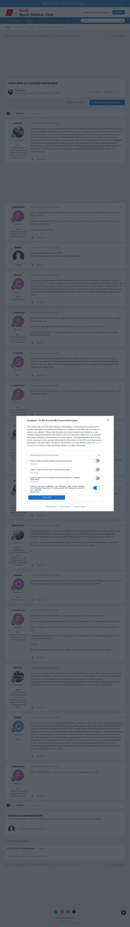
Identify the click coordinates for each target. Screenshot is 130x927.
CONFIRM (46, 497)
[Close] (109, 420)
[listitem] (65, 455)
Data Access (65, 507)
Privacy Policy (79, 507)
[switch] (96, 460)
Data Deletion (50, 507)
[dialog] (65, 463)
